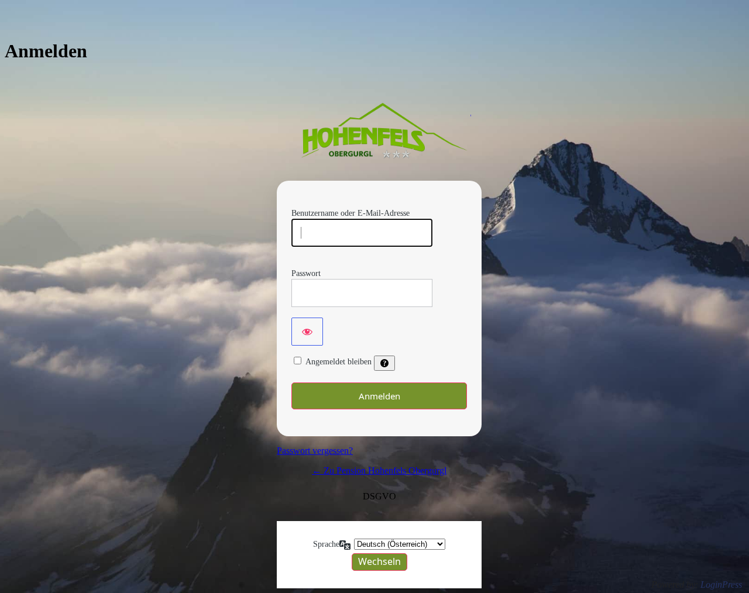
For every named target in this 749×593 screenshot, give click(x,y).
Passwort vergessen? (315, 451)
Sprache (326, 544)
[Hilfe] (384, 363)
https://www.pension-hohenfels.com (379, 132)
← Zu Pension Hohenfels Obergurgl (379, 470)
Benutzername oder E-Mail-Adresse (350, 213)
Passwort (306, 273)
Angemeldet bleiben (338, 361)
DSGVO (379, 496)
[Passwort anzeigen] (307, 332)
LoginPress (721, 584)
